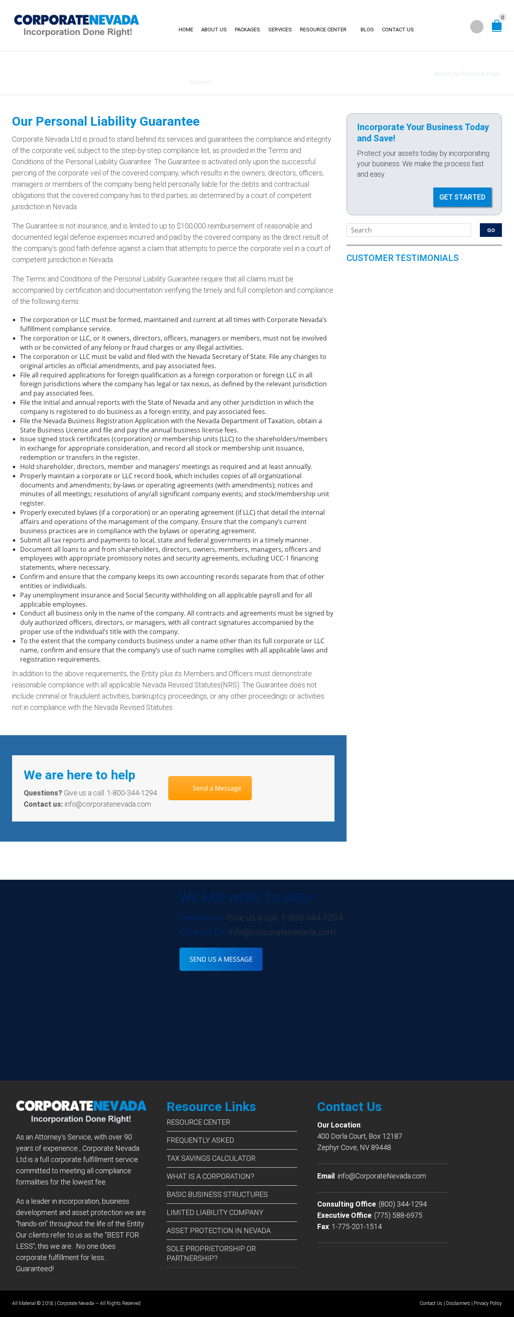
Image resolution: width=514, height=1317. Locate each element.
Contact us (398, 30)
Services (280, 30)
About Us (214, 30)
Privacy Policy (488, 1303)
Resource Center (323, 30)
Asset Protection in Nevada (219, 1230)
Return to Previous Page (467, 73)
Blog (367, 30)
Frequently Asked (200, 1140)
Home (186, 30)
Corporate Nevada (75, 1303)
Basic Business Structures (217, 1194)
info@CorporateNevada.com (382, 1176)
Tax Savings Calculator (211, 1158)
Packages (247, 30)
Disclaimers (458, 1303)
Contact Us (431, 1303)
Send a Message (217, 788)
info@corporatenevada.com (282, 932)
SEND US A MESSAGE (221, 959)
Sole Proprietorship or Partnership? (211, 1253)
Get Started (462, 197)
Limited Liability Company (215, 1212)
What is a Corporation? (210, 1176)
